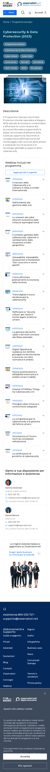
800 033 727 (14, 522)
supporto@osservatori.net (20, 525)
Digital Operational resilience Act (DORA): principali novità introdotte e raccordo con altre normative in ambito (26, 354)
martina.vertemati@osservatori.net (24, 498)
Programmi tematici (22, 22)
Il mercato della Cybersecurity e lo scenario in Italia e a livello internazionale (25, 186)
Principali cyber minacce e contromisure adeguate (25, 405)
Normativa (38, 62)
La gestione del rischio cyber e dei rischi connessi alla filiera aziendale (25, 334)
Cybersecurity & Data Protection (20, 50)
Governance (10, 62)
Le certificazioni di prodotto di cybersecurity (25, 454)
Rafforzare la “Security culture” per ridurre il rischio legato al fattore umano (24, 316)
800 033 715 (13, 494)
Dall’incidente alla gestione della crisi (22, 203)
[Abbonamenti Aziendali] (39, 553)
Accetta (25, 756)
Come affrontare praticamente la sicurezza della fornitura (25, 280)
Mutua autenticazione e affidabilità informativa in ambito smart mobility (25, 374)
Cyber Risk (27, 56)
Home (6, 22)
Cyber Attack (11, 56)
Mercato (25, 62)
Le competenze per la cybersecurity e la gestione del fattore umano (26, 421)
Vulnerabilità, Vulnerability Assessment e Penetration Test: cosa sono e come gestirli (26, 261)
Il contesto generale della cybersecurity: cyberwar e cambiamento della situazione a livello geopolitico (25, 240)
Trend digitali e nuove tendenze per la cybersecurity (23, 297)
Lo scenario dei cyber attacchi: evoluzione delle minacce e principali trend (25, 220)
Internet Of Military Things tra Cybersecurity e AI (25, 390)
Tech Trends (11, 68)
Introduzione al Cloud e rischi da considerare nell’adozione (24, 439)
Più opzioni (25, 765)
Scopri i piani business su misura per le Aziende (21, 553)
